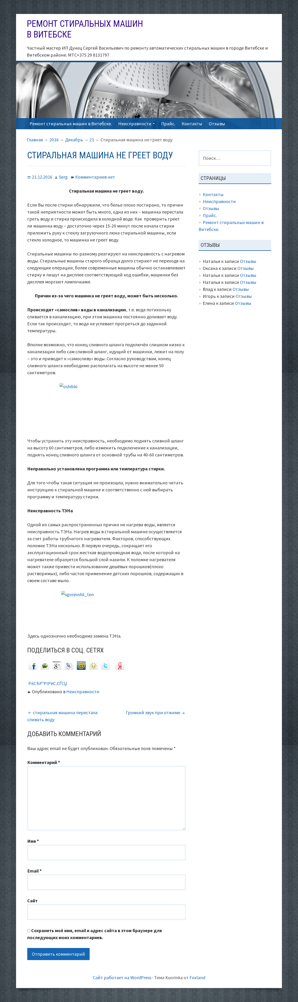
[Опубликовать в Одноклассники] (93, 668)
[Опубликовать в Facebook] (32, 668)
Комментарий (43, 762)
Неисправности (134, 123)
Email (34, 871)
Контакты (192, 123)
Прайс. (168, 123)
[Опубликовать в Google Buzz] (45, 668)
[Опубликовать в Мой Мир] (81, 668)
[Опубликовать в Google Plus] (57, 668)
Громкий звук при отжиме (153, 712)
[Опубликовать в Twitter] (105, 668)
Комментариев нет (95, 177)
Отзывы (217, 123)
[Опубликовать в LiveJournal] (69, 668)
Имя (33, 841)
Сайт (32, 900)
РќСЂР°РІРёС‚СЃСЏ (47, 683)
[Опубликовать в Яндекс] (119, 668)
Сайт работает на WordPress (122, 977)
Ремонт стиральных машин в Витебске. (71, 123)
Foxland (197, 977)
